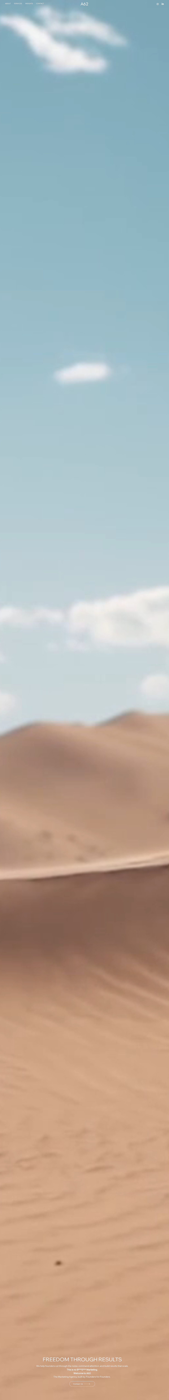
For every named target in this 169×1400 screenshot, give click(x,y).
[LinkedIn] (162, 4)
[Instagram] (157, 4)
